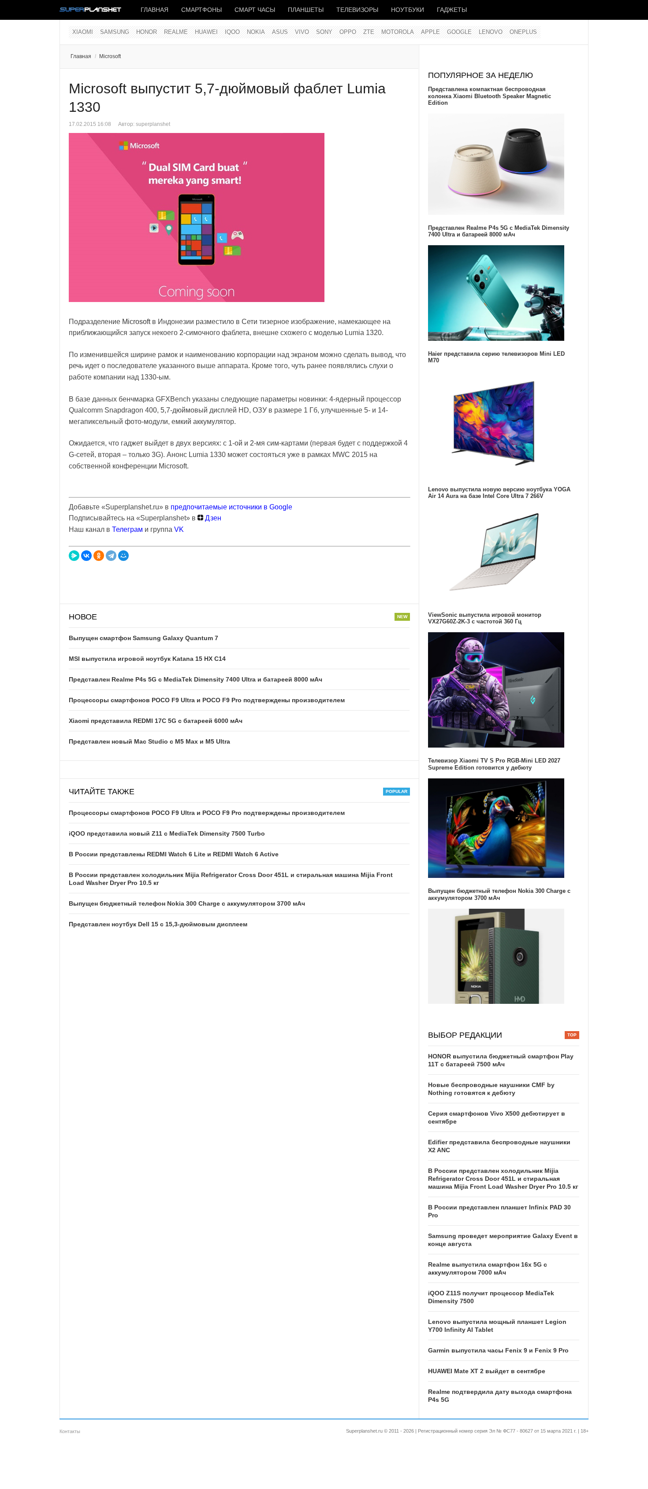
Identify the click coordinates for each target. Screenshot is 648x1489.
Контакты (70, 1431)
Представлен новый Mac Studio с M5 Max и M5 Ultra (149, 741)
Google (459, 32)
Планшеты (306, 9)
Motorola (397, 32)
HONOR (146, 32)
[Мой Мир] (123, 555)
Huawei (206, 32)
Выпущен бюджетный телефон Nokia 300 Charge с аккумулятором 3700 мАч (187, 903)
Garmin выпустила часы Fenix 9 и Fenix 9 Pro (498, 1350)
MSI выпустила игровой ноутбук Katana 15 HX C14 (147, 658)
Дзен (212, 518)
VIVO (302, 32)
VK (179, 529)
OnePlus (523, 32)
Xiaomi (82, 32)
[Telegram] (111, 555)
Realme (176, 32)
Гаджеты (452, 9)
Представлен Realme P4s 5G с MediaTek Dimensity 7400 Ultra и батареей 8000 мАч (195, 679)
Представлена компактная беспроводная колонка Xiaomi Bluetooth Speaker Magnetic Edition (489, 96)
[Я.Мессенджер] (74, 555)
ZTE (368, 32)
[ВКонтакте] (86, 555)
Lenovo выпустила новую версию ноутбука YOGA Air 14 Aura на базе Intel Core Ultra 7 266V (499, 493)
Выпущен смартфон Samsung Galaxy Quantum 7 (143, 637)
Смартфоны (201, 9)
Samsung (114, 32)
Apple (430, 32)
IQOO (232, 32)
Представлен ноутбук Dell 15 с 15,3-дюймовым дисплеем (158, 924)
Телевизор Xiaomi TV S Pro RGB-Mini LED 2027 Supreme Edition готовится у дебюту (494, 764)
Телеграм (127, 529)
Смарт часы (255, 9)
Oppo (347, 32)
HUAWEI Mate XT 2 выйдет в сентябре (486, 1371)
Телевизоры (357, 9)
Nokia (256, 32)
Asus (280, 32)
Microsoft (110, 56)
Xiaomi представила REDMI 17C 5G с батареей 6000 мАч (155, 720)
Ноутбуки (407, 9)
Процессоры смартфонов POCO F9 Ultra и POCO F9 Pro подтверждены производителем (207, 700)
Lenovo (491, 32)
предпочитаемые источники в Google (231, 507)
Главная (154, 9)
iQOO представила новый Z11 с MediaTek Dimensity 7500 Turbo (167, 833)
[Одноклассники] (98, 555)
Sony (324, 32)
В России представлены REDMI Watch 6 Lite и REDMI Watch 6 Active (174, 854)
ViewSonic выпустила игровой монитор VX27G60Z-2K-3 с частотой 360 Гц (484, 618)
